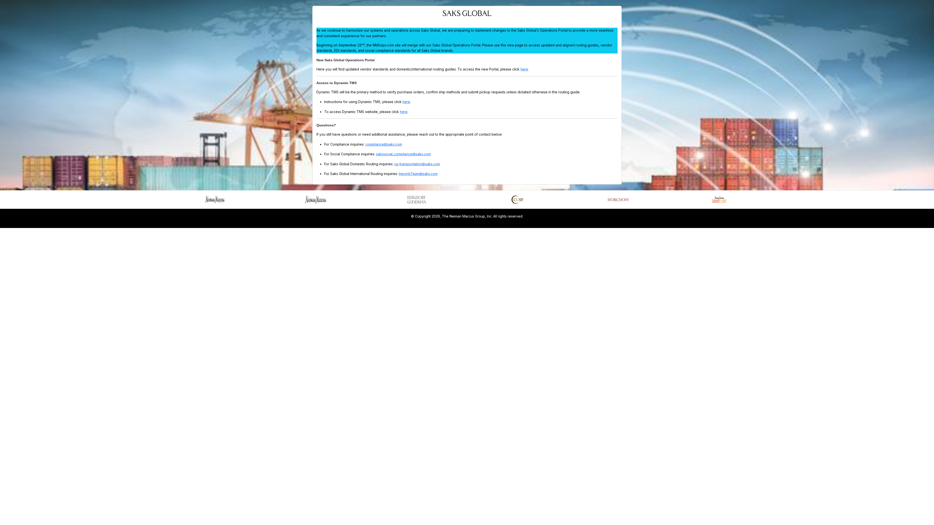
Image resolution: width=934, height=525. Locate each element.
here (524, 69)
